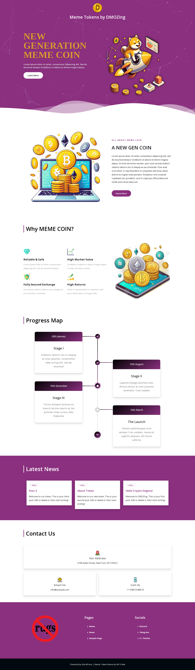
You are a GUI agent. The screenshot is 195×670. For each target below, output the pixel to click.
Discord (143, 626)
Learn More (33, 75)
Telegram (144, 632)
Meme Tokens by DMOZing (97, 17)
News (92, 632)
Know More (121, 193)
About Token (85, 490)
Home (92, 626)
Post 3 (33, 490)
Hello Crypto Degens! (139, 490)
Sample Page (95, 638)
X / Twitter (145, 638)
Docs (34, 485)
